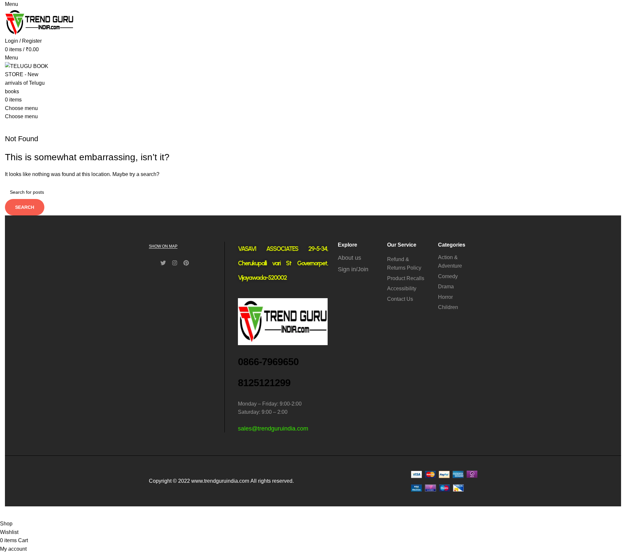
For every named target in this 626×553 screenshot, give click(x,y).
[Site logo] (39, 22)
